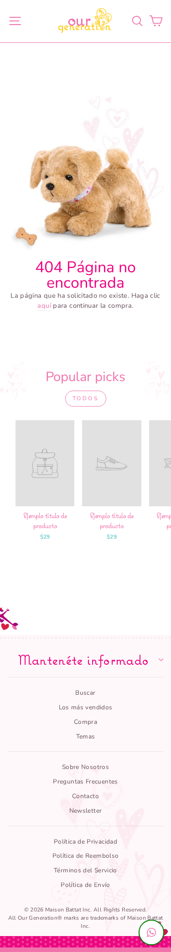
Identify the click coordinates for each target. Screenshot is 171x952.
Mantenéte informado (83, 659)
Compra (85, 722)
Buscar (85, 692)
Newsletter (85, 810)
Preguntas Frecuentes (85, 781)
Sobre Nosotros (85, 767)
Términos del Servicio (85, 870)
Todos (86, 398)
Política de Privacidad (85, 841)
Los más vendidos (86, 707)
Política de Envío (85, 885)
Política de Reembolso (85, 855)
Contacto (85, 796)
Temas (85, 736)
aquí (44, 305)
